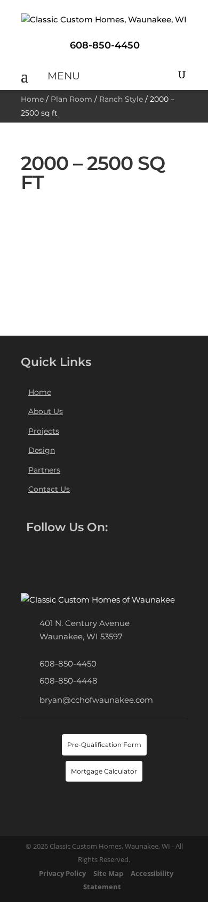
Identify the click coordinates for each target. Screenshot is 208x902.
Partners (44, 470)
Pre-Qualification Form (104, 745)
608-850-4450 (68, 664)
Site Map (108, 873)
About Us (45, 411)
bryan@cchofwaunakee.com (96, 700)
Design (41, 450)
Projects (43, 431)
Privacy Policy (62, 873)
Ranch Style (121, 99)
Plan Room (71, 99)
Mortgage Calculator (104, 771)
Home (32, 99)
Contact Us (49, 489)
